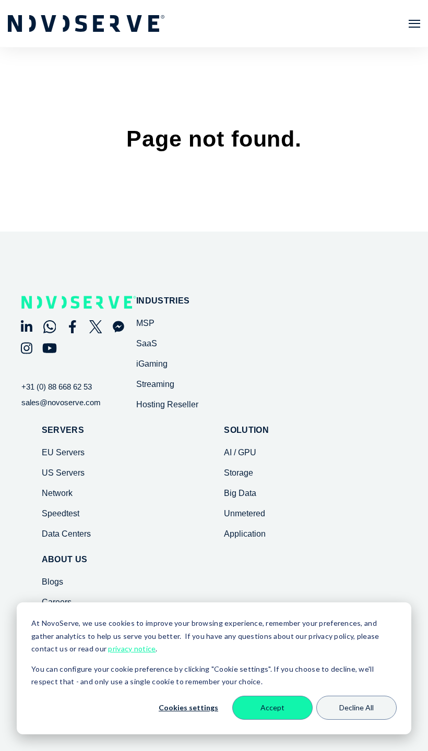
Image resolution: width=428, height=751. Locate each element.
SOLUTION (246, 430)
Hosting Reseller (167, 404)
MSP (145, 323)
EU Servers (63, 452)
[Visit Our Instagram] (26, 348)
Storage (238, 472)
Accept (272, 707)
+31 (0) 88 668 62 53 (56, 386)
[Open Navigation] (414, 24)
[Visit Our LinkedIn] (26, 327)
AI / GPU (240, 452)
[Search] (402, 169)
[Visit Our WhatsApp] (49, 327)
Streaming (155, 384)
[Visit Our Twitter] (95, 327)
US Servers (63, 472)
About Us (65, 559)
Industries (162, 301)
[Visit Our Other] (118, 327)
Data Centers (66, 533)
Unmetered (244, 513)
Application (245, 533)
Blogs (52, 581)
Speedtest (60, 513)
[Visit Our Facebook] (72, 327)
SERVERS (63, 430)
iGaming (152, 363)
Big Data (240, 493)
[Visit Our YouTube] (49, 348)
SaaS (146, 343)
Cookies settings (188, 707)
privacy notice (132, 648)
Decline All (356, 707)
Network (57, 493)
